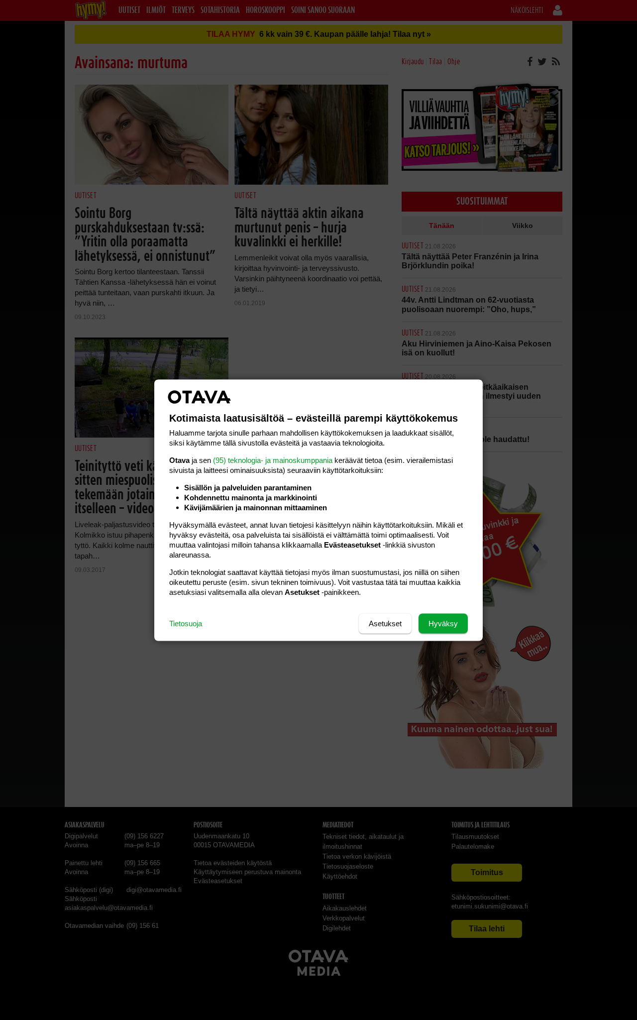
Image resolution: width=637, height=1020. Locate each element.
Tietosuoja (185, 623)
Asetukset (385, 623)
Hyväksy (443, 623)
